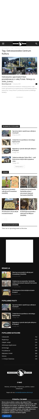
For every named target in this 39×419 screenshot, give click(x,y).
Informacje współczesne (8, 73)
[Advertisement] (19, 20)
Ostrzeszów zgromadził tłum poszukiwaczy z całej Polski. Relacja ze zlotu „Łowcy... (18, 79)
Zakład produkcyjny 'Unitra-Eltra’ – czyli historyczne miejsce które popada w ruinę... (24, 159)
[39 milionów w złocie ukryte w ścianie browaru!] (10, 204)
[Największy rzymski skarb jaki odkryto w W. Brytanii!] (6, 151)
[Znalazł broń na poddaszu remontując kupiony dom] (6, 142)
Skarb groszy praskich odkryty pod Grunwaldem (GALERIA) (9, 191)
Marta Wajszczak (6, 84)
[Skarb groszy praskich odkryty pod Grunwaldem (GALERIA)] (10, 182)
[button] (3, 43)
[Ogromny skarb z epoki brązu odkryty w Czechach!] (6, 133)
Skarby (3, 187)
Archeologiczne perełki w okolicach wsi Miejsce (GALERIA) (27, 213)
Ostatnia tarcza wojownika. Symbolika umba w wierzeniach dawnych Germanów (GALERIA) (24, 283)
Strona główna (5, 48)
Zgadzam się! (7, 416)
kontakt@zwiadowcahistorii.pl (24, 392)
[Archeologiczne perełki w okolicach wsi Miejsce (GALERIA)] (28, 204)
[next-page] (6, 219)
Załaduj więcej (19, 166)
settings (12, 411)
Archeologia (23, 187)
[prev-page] (3, 219)
